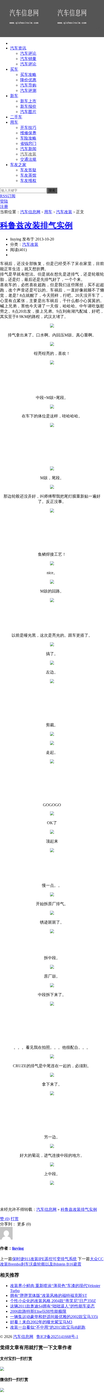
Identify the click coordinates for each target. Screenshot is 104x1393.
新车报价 (28, 106)
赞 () (5, 1219)
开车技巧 (28, 127)
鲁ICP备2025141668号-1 (57, 1336)
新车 (14, 96)
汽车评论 (28, 53)
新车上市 (28, 101)
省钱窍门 (28, 143)
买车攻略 (28, 74)
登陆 (4, 201)
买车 (14, 69)
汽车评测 (28, 90)
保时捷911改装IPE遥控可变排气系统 (44, 1259)
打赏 (15, 1219)
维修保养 (28, 133)
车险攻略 (28, 138)
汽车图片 (28, 112)
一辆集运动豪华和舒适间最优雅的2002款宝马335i (54, 1317)
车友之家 (18, 165)
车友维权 (28, 180)
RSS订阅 (7, 196)
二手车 (16, 117)
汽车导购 (28, 85)
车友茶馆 (28, 175)
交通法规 (28, 159)
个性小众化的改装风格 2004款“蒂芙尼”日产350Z (53, 1301)
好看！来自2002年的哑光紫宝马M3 (41, 1322)
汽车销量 (28, 59)
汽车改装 (28, 154)
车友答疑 (28, 170)
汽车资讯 (18, 48)
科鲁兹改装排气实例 (36, 225)
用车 (14, 122)
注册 (4, 206)
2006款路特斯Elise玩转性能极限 (38, 1311)
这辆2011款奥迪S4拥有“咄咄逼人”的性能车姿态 (52, 1306)
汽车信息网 (30, 212)
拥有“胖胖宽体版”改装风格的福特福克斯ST (48, 1295)
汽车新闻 (28, 149)
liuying (18, 1248)
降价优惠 (28, 80)
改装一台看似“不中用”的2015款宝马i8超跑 (47, 1327)
